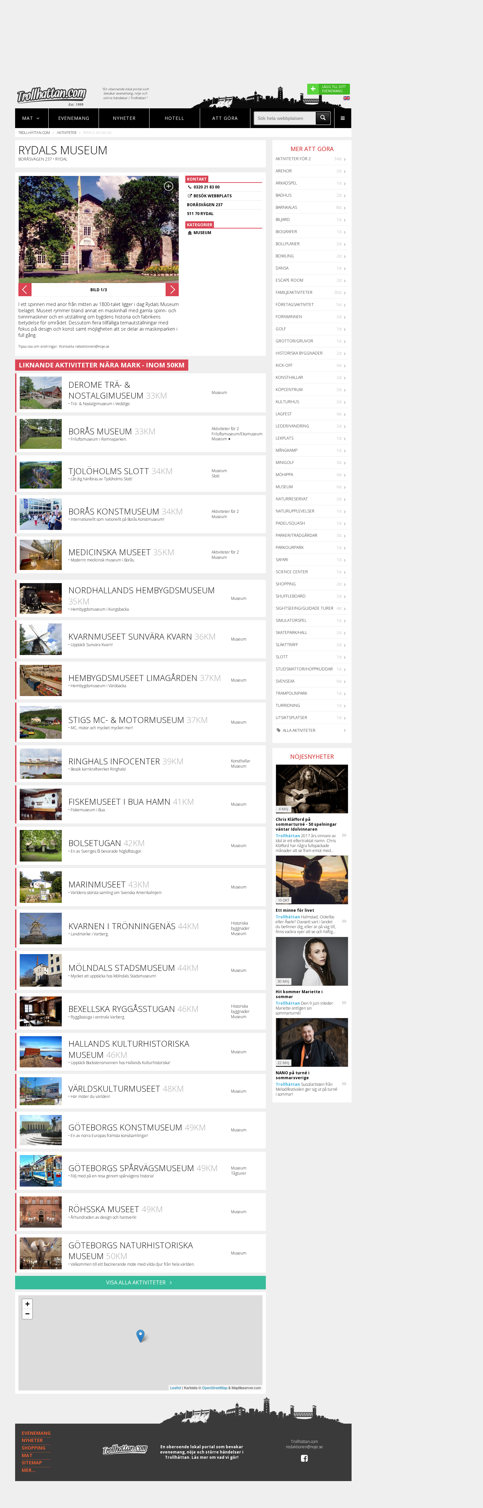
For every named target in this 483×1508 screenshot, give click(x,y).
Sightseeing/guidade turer (305, 608)
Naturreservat (292, 499)
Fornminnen (289, 316)
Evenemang (73, 118)
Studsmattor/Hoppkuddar (304, 669)
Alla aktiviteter (298, 730)
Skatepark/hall (291, 632)
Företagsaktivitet (295, 304)
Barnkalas (286, 207)
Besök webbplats (213, 196)
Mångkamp (286, 450)
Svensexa (285, 681)
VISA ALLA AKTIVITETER (136, 1282)
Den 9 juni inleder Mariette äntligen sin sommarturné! (304, 1008)
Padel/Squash (290, 523)
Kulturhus (287, 401)
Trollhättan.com (34, 132)
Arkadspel (286, 183)
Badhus (283, 195)
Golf (281, 329)
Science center (292, 572)
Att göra (225, 118)
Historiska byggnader (299, 353)
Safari (282, 559)
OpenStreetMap (214, 1387)
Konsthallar (289, 377)
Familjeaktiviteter (294, 292)
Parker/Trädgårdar (296, 535)
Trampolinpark (291, 693)
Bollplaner (288, 244)
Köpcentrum (289, 389)
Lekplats (284, 438)
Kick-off (284, 365)
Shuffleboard (291, 596)
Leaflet (175, 1387)
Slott (282, 657)
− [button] (27, 1314)
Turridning (288, 705)
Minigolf (285, 462)
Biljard (283, 219)
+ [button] (27, 1304)
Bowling (285, 256)
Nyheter (124, 118)
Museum (284, 487)
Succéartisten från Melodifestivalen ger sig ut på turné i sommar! (306, 1089)
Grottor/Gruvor (294, 341)
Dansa (282, 268)
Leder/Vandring (292, 426)
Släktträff (287, 644)
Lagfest (284, 414)
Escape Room (289, 280)
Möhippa (284, 474)
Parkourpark (290, 547)
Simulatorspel (291, 620)
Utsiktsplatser (291, 717)
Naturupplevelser (295, 511)
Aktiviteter (66, 132)
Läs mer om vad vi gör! (215, 1457)
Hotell (174, 118)
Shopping (286, 584)
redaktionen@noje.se (304, 1447)
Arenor (284, 171)
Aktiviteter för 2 (293, 159)
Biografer (286, 231)
